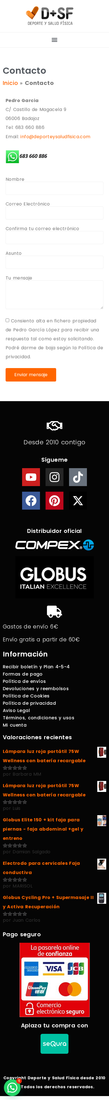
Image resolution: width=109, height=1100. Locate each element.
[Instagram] (54, 477)
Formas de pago (23, 674)
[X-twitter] (78, 501)
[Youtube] (31, 477)
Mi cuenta (15, 725)
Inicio (10, 83)
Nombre (15, 179)
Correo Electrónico (28, 204)
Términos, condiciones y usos (38, 718)
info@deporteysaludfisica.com (55, 136)
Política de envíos (24, 681)
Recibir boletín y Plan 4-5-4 (36, 667)
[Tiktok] (78, 477)
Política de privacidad (29, 703)
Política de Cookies (26, 696)
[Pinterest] (54, 501)
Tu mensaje (19, 278)
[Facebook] (31, 501)
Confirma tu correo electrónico (42, 229)
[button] (54, 40)
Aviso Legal (16, 710)
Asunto (14, 253)
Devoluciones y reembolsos (36, 688)
